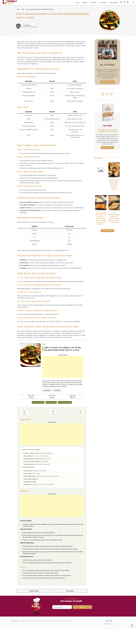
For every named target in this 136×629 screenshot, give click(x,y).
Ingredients (24, 414)
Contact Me (103, 2)
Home (77, 2)
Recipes (84, 2)
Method (53, 414)
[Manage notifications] (132, 625)
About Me (93, 2)
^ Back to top (15, 621)
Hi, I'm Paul (28, 621)
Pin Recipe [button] (57, 390)
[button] (81, 449)
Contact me (36, 621)
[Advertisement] (62, 367)
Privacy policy (46, 621)
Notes (80, 414)
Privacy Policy (114, 2)
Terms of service (57, 621)
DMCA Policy (67, 621)
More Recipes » (107, 230)
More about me (107, 81)
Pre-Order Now (107, 147)
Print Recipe (47, 390)
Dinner (22, 9)
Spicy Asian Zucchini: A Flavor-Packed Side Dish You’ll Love (40, 9)
